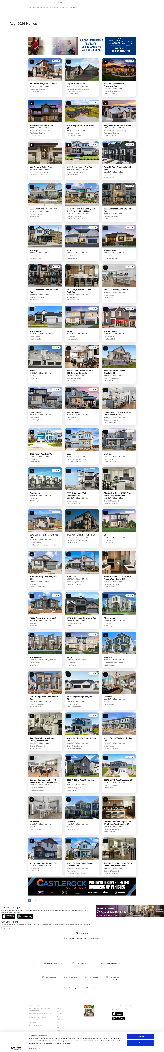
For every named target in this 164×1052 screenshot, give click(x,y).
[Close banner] (157, 1034)
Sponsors (62, 7)
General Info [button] (54, 7)
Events (58, 1019)
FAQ (58, 1016)
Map (38, 7)
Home (58, 1006)
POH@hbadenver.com (35, 1025)
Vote (67, 7)
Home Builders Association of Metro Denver (77, 2)
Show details (33, 1048)
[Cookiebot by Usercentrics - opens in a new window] (16, 1048)
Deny (141, 1043)
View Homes (32, 7)
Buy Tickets (6, 928)
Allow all (141, 1036)
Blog (58, 1022)
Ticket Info (59, 1014)
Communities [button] (44, 7)
